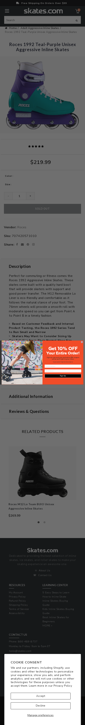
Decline (40, 705)
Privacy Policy (63, 686)
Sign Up (63, 376)
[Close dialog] (82, 342)
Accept (40, 696)
